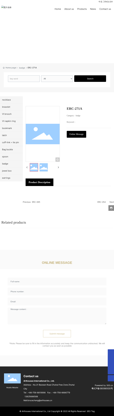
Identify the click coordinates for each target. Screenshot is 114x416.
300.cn (109, 385)
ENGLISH (108, 1)
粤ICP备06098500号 (102, 388)
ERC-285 (36, 202)
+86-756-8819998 (37, 392)
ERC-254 (101, 202)
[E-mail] (111, 365)
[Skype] (111, 359)
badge (22, 68)
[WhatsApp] (111, 352)
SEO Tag (91, 411)
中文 (100, 1)
